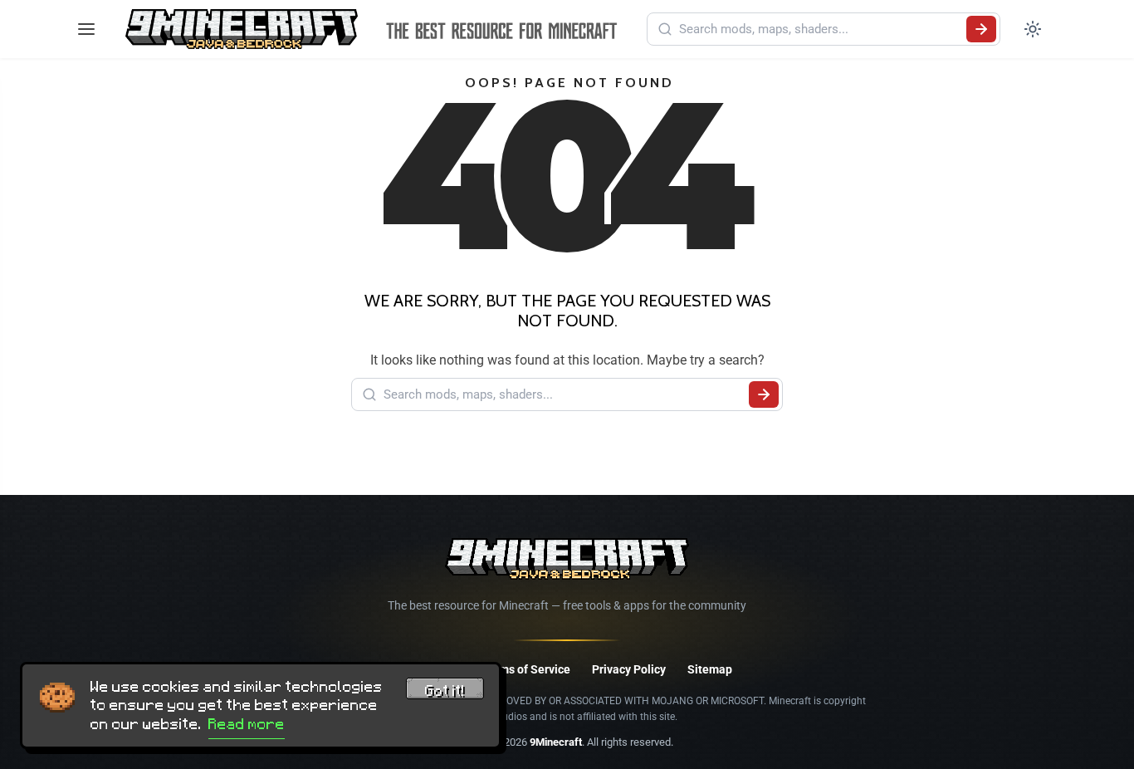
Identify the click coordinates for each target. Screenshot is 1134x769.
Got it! (445, 691)
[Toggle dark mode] (1032, 29)
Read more (246, 724)
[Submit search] (981, 29)
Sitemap (709, 669)
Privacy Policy (629, 669)
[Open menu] (86, 29)
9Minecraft (556, 742)
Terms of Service (525, 669)
